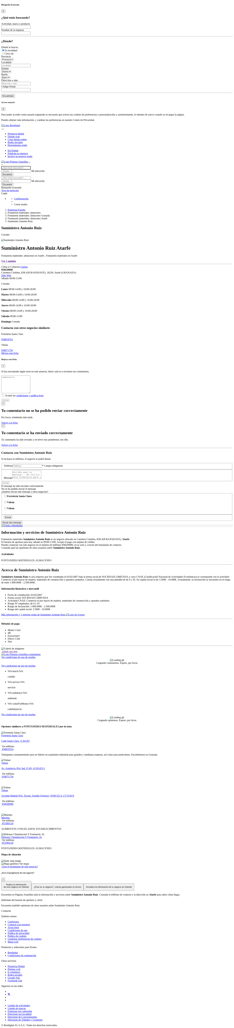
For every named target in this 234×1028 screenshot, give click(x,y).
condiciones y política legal (29, 395)
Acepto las (23, 395)
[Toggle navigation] (2, 129)
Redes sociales (15, 975)
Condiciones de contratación (22, 955)
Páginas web (14, 969)
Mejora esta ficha (9, 353)
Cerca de (9, 53)
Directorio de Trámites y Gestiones (25, 1019)
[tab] (21, 654)
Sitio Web (6, 275)
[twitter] (9, 994)
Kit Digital (13, 150)
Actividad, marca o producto (15, 23)
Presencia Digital (16, 966)
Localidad (6, 62)
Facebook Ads (15, 980)
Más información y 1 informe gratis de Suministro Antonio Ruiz (33, 614)
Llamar (24, 266)
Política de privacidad (18, 933)
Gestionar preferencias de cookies (24, 939)
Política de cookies (17, 936)
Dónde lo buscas (9, 47)
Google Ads (14, 977)
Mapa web (13, 941)
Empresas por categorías (20, 1011)
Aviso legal (13, 927)
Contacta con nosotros (19, 924)
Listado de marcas (17, 1008)
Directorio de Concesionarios (22, 1017)
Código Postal (8, 86)
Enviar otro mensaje (12, 522)
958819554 (7, 339)
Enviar (5, 400)
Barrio (4, 74)
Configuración (21, 198)
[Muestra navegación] (29, 162)
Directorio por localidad (20, 1014)
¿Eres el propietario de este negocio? (19, 866)
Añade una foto (9, 651)
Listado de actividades (19, 1005)
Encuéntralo (8, 96)
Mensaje (8, 477)
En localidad (11, 50)
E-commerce (14, 972)
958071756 (7, 350)
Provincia (6, 56)
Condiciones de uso (17, 930)
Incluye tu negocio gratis (20, 156)
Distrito (5, 68)
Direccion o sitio (9, 80)
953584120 (7, 823)
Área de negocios (10, 190)
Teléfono (8, 465)
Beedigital (13, 952)
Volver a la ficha (9, 422)
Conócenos (13, 921)
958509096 (7, 804)
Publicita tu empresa (18, 153)
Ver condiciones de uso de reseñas (18, 657)
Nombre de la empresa (12, 30)
